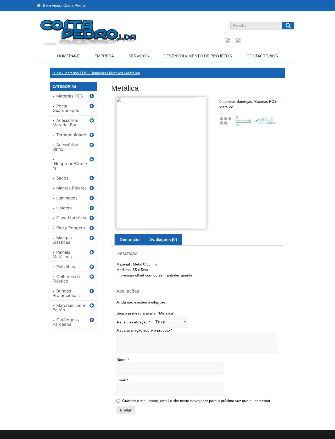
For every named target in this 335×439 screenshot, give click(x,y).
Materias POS (75, 73)
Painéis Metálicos (62, 254)
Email (122, 380)
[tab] (129, 240)
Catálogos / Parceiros (66, 322)
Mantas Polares (71, 188)
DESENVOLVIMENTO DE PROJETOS (198, 56)
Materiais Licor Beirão (69, 307)
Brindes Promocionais (66, 293)
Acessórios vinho (65, 147)
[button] (73, 96)
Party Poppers (70, 227)
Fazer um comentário (267, 120)
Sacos (62, 178)
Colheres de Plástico (66, 279)
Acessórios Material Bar (65, 122)
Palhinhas (65, 266)
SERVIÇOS (139, 56)
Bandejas (98, 73)
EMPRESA (104, 56)
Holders (64, 207)
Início (56, 73)
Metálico (116, 73)
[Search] (288, 25)
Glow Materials (71, 217)
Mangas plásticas (62, 240)
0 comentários (243, 121)
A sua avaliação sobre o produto (144, 330)
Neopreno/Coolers (70, 166)
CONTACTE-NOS (262, 56)
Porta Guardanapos (66, 108)
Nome (122, 359)
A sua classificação (133, 322)
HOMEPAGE (68, 56)
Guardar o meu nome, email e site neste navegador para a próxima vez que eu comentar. (196, 401)
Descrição (130, 239)
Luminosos (66, 197)
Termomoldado (71, 134)
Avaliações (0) (163, 239)
